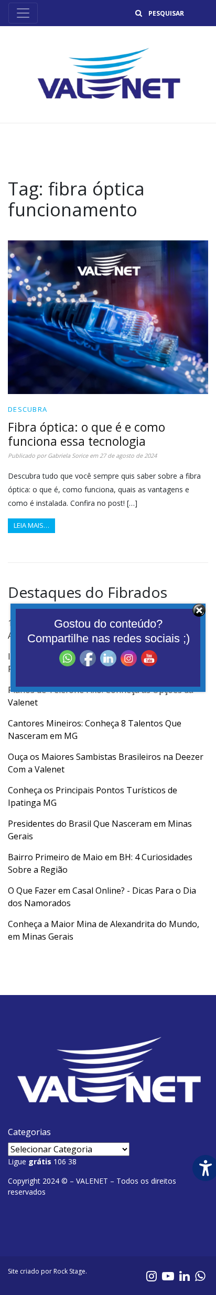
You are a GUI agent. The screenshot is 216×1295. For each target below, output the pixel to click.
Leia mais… (31, 525)
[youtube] (168, 1275)
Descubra (27, 409)
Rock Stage (69, 1271)
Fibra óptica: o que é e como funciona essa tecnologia (86, 434)
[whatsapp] (200, 1275)
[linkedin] (184, 1275)
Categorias (29, 1132)
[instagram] (151, 1275)
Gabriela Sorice (68, 455)
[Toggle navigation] (23, 13)
